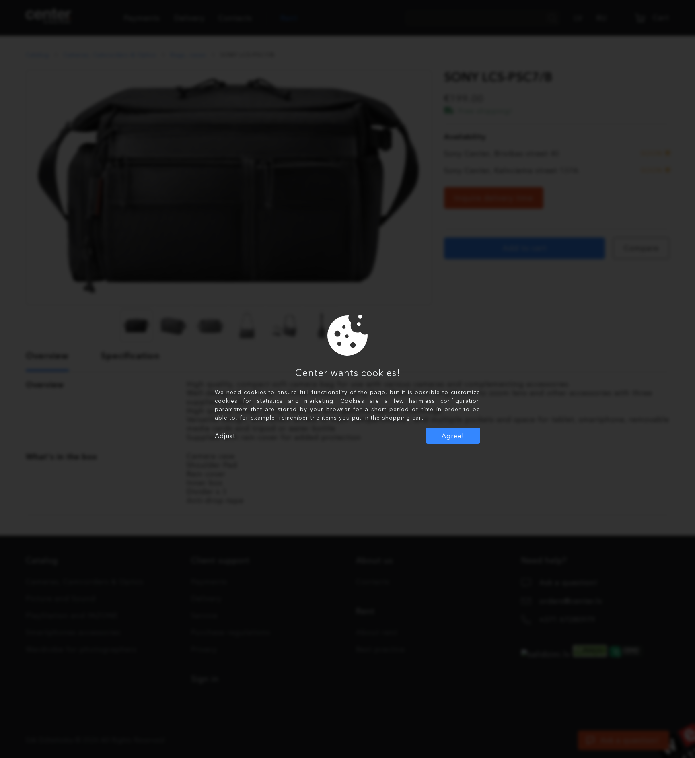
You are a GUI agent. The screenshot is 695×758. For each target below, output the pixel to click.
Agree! (453, 436)
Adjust (225, 436)
